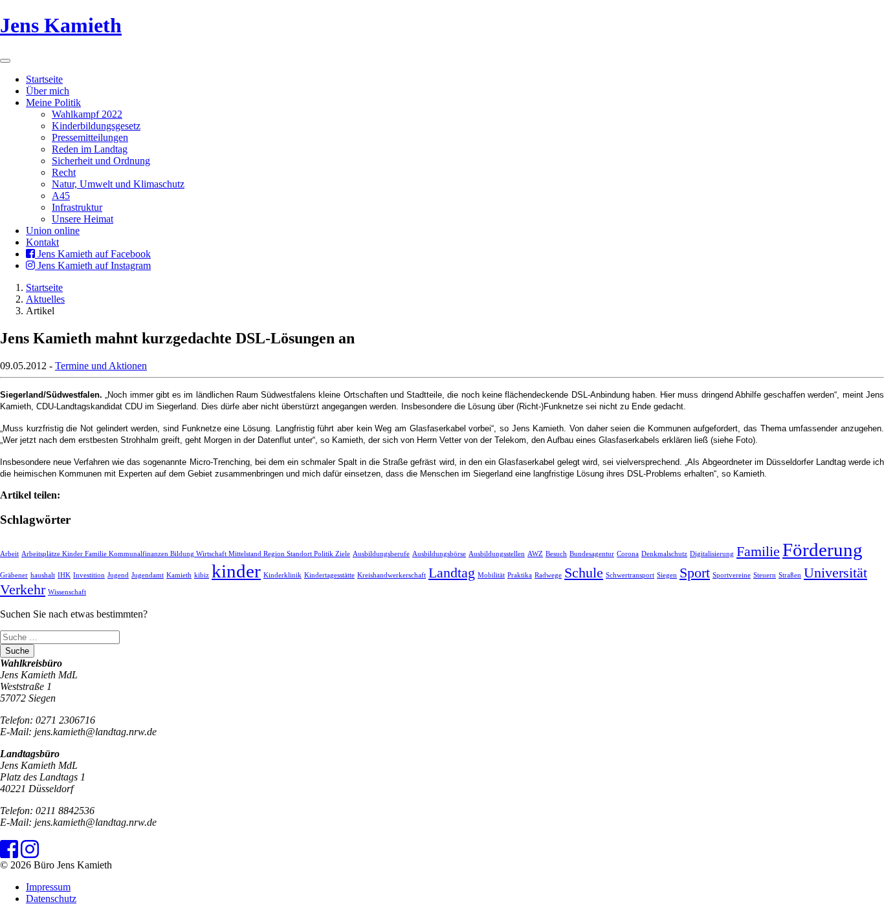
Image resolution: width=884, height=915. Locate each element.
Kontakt (42, 242)
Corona (628, 553)
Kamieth (179, 575)
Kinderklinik (282, 575)
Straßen (790, 575)
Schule (583, 573)
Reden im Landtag (89, 149)
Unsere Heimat (82, 218)
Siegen (667, 575)
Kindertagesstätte (329, 575)
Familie (758, 551)
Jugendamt (147, 575)
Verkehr (22, 589)
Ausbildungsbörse (439, 553)
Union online (53, 230)
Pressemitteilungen (90, 137)
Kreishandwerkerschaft (391, 575)
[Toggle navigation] (5, 61)
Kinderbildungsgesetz (96, 125)
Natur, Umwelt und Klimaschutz (118, 183)
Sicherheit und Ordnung (101, 160)
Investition (89, 575)
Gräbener (14, 575)
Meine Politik (53, 102)
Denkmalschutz (664, 553)
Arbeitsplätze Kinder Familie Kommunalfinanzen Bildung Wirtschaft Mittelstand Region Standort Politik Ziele (185, 553)
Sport (695, 573)
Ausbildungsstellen (497, 553)
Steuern (764, 575)
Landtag (451, 573)
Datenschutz (51, 898)
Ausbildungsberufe (381, 553)
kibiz (201, 575)
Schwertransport (630, 575)
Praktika (519, 575)
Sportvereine (732, 575)
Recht (64, 172)
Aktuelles (45, 299)
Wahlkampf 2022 (87, 114)
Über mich (47, 90)
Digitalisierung (712, 553)
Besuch (556, 553)
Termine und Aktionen (101, 365)
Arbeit (9, 553)
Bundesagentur (591, 553)
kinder (236, 571)
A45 (61, 195)
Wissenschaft (67, 592)
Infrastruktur (77, 207)
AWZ (535, 553)
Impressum (48, 886)
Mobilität (491, 575)
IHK (64, 575)
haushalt (42, 575)
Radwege (548, 575)
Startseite (44, 79)
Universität (835, 573)
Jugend (118, 575)
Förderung (822, 549)
